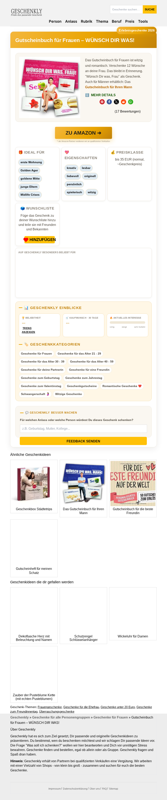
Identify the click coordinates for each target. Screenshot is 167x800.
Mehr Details (100, 95)
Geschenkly (19, 717)
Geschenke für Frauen (36, 353)
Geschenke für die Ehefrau (81, 707)
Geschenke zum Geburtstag (40, 377)
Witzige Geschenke (68, 394)
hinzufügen (42, 239)
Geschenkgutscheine (82, 386)
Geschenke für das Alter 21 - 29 (79, 353)
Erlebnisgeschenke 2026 (137, 30)
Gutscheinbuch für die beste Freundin (133, 511)
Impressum (54, 788)
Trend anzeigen (27, 330)
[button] (102, 101)
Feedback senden (83, 441)
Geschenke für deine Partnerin (42, 369)
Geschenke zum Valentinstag (41, 386)
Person (55, 21)
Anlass (71, 21)
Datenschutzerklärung (75, 788)
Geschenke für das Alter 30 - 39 (42, 361)
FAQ (104, 788)
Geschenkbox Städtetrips (34, 509)
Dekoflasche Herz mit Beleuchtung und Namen (34, 638)
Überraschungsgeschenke (56, 711)
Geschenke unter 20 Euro (118, 707)
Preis (129, 21)
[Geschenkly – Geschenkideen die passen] (26, 12)
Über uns (95, 788)
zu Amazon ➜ (83, 133)
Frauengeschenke (50, 707)
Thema (102, 21)
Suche (150, 9)
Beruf (117, 21)
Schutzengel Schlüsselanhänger (83, 638)
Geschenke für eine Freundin (89, 369)
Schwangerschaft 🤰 (35, 394)
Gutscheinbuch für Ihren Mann (108, 87)
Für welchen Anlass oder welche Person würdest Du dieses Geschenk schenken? (76, 420)
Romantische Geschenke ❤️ (122, 386)
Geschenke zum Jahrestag (83, 377)
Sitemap (113, 788)
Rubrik (86, 21)
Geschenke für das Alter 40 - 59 (91, 361)
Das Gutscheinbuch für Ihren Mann (83, 511)
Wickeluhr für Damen (133, 636)
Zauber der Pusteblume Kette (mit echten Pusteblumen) (34, 697)
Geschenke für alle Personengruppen (61, 717)
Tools (143, 21)
